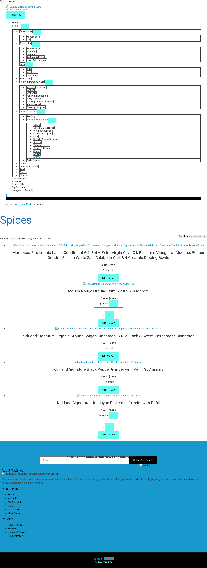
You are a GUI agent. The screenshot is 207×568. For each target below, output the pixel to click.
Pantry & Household (37, 95)
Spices (37, 156)
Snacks (37, 142)
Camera (31, 54)
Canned (37, 145)
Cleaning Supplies (36, 107)
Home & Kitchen (28, 111)
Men (29, 72)
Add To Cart (108, 278)
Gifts (22, 64)
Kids (29, 69)
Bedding (31, 116)
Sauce (36, 151)
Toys (22, 172)
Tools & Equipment (37, 60)
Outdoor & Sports (29, 166)
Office (23, 163)
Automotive (26, 31)
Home (15, 22)
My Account (18, 187)
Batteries (31, 51)
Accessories (33, 36)
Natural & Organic (42, 133)
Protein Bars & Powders (46, 139)
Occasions (32, 75)
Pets (22, 169)
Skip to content (8, 1)
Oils (28, 39)
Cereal (36, 124)
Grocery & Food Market (21, 204)
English (5, 541)
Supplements (33, 104)
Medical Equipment (36, 87)
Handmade (25, 78)
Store (15, 25)
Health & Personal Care (32, 81)
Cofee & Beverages (43, 127)
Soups (36, 154)
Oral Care (31, 92)
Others (23, 175)
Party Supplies (34, 98)
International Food (43, 130)
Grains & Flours (41, 148)
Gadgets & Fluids (35, 57)
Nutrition (31, 90)
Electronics (25, 43)
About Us (17, 181)
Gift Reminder (19, 178)
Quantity (103, 303)
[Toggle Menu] (25, 26)
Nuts (35, 136)
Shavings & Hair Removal (40, 101)
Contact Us (18, 184)
